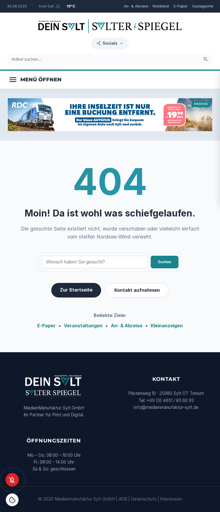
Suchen (164, 262)
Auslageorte (202, 6)
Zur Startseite (76, 290)
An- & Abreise (136, 6)
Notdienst (161, 6)
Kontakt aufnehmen (137, 290)
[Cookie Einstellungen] (12, 499)
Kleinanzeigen (167, 325)
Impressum (171, 499)
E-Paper (181, 6)
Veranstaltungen (83, 325)
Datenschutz (143, 499)
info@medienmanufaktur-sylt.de (166, 407)
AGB (123, 499)
